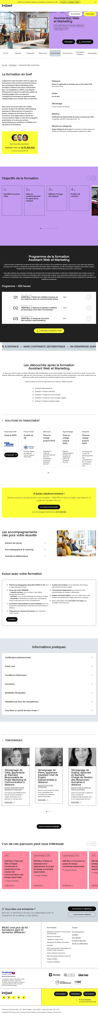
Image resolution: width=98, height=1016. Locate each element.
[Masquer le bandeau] (95, 2)
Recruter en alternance (79, 940)
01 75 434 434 (11, 18)
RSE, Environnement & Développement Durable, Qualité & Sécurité (58, 949)
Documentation (75, 14)
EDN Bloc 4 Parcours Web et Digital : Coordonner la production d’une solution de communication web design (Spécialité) (13, 869)
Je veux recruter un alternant (82, 914)
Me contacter (89, 994)
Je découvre (9, 885)
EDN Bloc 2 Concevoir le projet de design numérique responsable (73, 863)
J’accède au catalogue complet (69, 2)
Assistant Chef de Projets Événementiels (45, 786)
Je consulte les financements (49, 507)
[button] (40, 228)
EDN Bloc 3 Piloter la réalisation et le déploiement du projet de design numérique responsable (43, 866)
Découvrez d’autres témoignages (49, 826)
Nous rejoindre (76, 937)
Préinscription (90, 14)
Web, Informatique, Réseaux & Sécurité (59, 956)
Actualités (75, 934)
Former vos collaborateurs (80, 943)
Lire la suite (8, 802)
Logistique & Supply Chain (55, 939)
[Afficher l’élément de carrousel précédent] (88, 178)
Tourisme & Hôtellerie (53, 962)
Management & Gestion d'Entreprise (58, 942)
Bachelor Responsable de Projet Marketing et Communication (14, 788)
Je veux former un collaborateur (82, 908)
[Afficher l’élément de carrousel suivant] (93, 178)
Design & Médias (52, 959)
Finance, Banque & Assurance (56, 953)
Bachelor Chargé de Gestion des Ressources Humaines (81, 788)
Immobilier (50, 945)
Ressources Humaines (54, 936)
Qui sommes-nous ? (78, 932)
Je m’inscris (11, 619)
